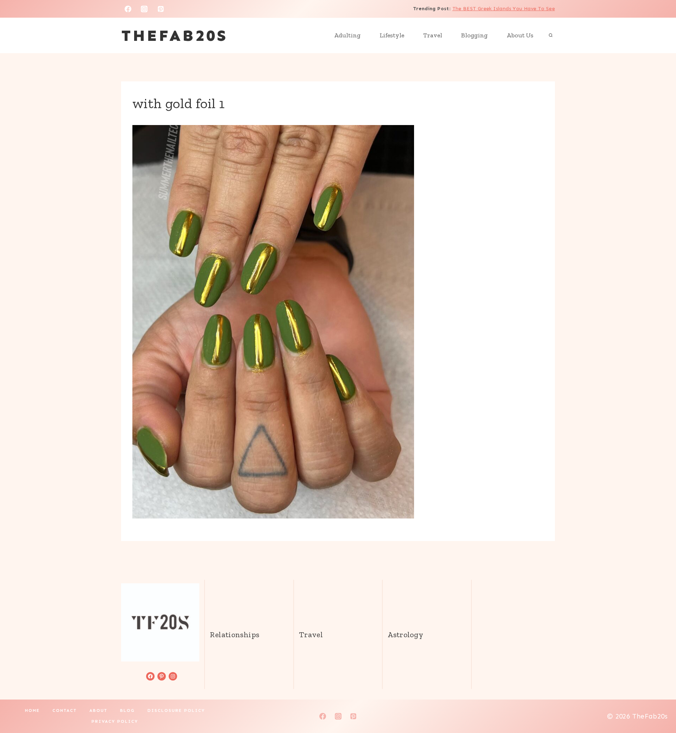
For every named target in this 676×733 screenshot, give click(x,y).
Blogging (474, 35)
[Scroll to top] (658, 705)
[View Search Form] (550, 35)
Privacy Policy (115, 721)
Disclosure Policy (176, 710)
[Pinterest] (161, 8)
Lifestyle (392, 35)
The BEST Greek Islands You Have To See (503, 9)
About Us (520, 35)
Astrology (405, 634)
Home (32, 710)
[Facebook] (127, 8)
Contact (64, 710)
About (98, 710)
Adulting (347, 35)
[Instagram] (144, 8)
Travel (432, 35)
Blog (127, 710)
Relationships (234, 634)
